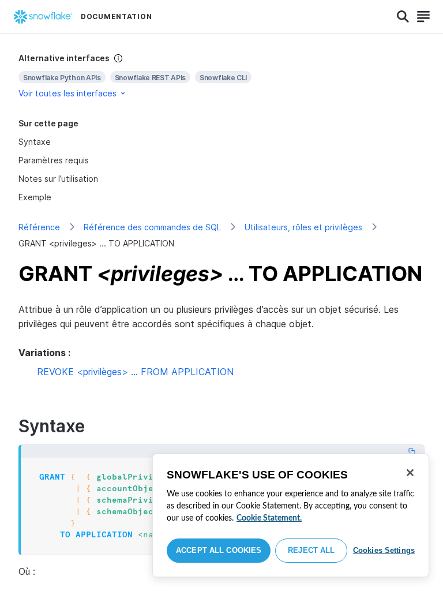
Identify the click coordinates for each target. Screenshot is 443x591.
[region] (290, 515)
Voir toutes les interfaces (67, 93)
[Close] (410, 472)
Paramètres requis (53, 160)
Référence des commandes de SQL (152, 227)
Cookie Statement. (269, 518)
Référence (39, 227)
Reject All (311, 550)
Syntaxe (34, 142)
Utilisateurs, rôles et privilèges (303, 227)
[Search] (402, 17)
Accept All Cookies (218, 550)
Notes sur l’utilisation (58, 179)
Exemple (34, 197)
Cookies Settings (384, 550)
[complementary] (221, 76)
